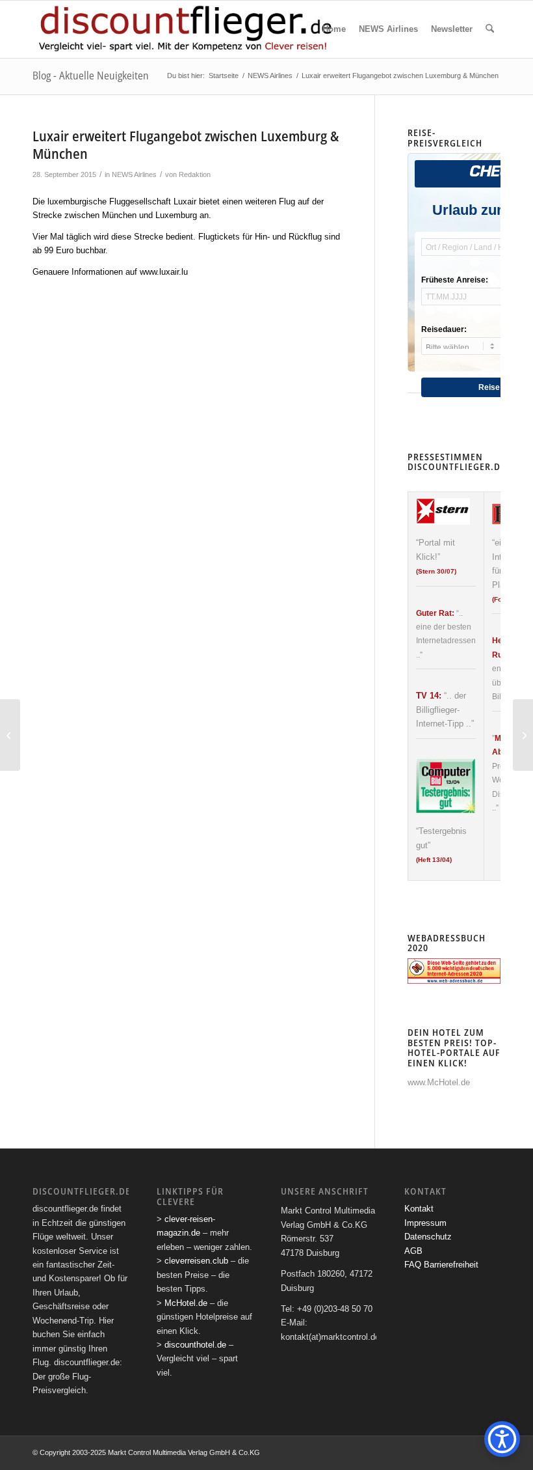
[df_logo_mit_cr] (186, 29)
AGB (413, 1251)
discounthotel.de (195, 1345)
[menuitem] (334, 29)
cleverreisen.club (196, 1261)
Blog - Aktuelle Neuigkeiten (90, 75)
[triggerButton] (502, 1439)
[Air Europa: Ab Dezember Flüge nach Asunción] (10, 735)
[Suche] (489, 29)
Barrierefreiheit (451, 1264)
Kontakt (419, 1208)
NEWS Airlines (134, 174)
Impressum (425, 1223)
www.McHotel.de (439, 1082)
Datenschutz (428, 1236)
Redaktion (195, 174)
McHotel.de (185, 1303)
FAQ (412, 1264)
